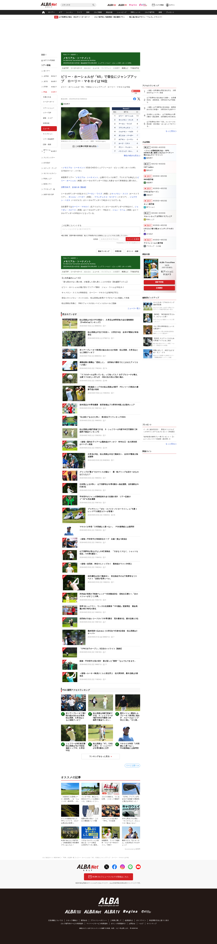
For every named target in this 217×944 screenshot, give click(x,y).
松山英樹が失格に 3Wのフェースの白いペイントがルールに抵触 (89, 303)
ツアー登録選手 (48, 139)
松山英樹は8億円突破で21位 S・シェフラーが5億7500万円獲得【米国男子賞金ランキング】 (103, 717)
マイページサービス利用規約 (97, 923)
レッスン (69, 12)
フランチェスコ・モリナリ (126, 128)
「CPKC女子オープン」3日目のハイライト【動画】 (101, 649)
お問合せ (132, 923)
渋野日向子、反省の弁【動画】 (74, 187)
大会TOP (65, 68)
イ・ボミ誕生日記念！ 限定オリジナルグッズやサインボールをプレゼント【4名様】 (159, 430)
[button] (100, 323)
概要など (125, 68)
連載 (160, 12)
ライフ (79, 12)
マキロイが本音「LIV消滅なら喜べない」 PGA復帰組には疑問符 (107, 527)
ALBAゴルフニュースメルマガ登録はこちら (110, 877)
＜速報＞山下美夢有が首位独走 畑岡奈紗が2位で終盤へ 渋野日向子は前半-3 (161, 108)
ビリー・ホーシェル (126, 116)
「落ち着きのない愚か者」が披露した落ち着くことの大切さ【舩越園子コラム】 (95, 282)
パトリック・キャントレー (126, 151)
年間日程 (46, 123)
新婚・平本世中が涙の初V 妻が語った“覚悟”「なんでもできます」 (108, 661)
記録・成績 (47, 144)
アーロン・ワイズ (125, 124)
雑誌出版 (109, 12)
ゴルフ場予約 (149, 12)
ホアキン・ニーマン (126, 139)
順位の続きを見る (131, 155)
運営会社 (84, 920)
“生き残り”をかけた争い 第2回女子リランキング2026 (102, 417)
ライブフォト (48, 134)
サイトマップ (152, 923)
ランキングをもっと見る (99, 756)
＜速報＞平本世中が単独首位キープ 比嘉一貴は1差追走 (103, 539)
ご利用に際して (115, 920)
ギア (60, 12)
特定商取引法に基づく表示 (159, 920)
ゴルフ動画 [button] (98, 12)
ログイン (172, 5)
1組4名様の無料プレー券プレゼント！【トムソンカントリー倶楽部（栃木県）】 (159, 438)
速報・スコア (48, 118)
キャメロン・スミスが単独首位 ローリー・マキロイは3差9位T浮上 (90, 292)
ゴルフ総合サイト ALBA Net (51, 857)
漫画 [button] (88, 12)
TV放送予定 (134, 68)
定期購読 (159, 288)
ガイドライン (141, 920)
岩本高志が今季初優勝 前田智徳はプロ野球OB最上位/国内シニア (107, 405)
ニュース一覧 (133, 308)
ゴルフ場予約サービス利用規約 (71, 923)
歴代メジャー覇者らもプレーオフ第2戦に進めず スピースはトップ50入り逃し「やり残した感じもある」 (130, 717)
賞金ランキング (104, 251)
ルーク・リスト (124, 143)
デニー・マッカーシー (126, 147)
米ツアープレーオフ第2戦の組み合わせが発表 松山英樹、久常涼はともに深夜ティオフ (76, 716)
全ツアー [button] (51, 12)
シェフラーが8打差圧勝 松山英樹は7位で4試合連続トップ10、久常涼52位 (76, 746)
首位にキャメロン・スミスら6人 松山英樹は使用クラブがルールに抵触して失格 (95, 298)
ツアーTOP (47, 113)
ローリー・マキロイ (80, 207)
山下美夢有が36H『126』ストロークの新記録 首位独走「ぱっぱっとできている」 (161, 124)
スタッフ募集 (71, 920)
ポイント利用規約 (117, 923)
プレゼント (170, 12)
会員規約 (128, 920)
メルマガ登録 (159, 5)
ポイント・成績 (132, 251)
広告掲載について (54, 920)
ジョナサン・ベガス (126, 131)
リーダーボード (48, 102)
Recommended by (130, 849)
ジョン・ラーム (118, 210)
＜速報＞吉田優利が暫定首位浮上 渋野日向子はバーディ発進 (161, 92)
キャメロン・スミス (126, 120)
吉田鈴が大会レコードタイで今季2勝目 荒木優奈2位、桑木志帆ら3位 (109, 618)
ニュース (46, 128)
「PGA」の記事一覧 (68, 857)
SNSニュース (135, 12)
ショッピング (121, 12)
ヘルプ (141, 923)
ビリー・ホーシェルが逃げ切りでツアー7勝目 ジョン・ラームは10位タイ (93, 287)
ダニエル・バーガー (126, 135)
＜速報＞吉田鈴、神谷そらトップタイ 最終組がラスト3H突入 (106, 564)
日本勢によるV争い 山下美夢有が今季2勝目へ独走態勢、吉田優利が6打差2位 (161, 115)
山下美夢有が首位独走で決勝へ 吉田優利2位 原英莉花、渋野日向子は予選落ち (161, 100)
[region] (50, 131)
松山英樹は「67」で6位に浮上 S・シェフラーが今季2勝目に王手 (103, 745)
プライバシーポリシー (99, 920)
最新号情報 (159, 282)
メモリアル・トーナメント (74, 168)
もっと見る (170, 131)
